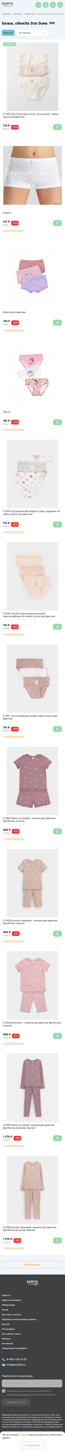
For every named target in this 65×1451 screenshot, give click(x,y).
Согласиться (32, 1445)
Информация (8, 1305)
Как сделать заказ (11, 1333)
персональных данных (18, 1394)
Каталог (18, 13)
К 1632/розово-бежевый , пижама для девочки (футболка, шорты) (30, 922)
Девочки (30, 13)
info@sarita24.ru (16, 1364)
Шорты (7, 212)
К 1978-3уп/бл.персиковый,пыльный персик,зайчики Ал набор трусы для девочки (29, 615)
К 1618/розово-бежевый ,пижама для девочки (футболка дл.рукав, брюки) (29, 1229)
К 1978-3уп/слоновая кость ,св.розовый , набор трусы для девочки (31, 115)
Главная (6, 13)
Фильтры (8, 32)
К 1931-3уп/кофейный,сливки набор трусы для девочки (30, 717)
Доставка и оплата (11, 1314)
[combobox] (19, 33)
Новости (6, 1295)
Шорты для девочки (14, 312)
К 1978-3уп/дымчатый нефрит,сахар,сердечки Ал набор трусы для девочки (31, 513)
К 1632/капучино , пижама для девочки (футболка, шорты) (32, 1024)
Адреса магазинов (11, 1300)
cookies (22, 1434)
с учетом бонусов (13, 230)
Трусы (6, 411)
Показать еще (32, 1264)
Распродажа (8, 1329)
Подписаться (16, 1402)
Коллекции (7, 1343)
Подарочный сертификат (14, 1348)
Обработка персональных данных (19, 1319)
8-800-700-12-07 (17, 1359)
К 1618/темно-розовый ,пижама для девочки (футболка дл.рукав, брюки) (29, 1126)
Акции (5, 1309)
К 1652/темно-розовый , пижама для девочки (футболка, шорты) (29, 819)
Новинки (6, 1338)
